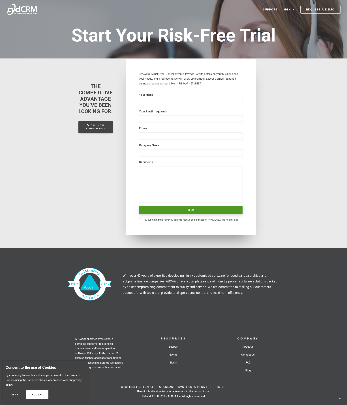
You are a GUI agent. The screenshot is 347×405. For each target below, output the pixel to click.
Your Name (146, 94)
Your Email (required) (153, 111)
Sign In (289, 9)
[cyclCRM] (22, 9)
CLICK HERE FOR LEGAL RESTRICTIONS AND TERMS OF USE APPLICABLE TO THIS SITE (173, 387)
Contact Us (248, 354)
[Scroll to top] (340, 398)
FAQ (248, 362)
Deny (17, 394)
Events (173, 354)
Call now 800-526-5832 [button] (95, 127)
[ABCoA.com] (90, 284)
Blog (248, 370)
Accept (40, 394)
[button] (319, 10)
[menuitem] (271, 9)
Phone (143, 128)
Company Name (149, 145)
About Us (248, 346)
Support (270, 9)
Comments (146, 162)
